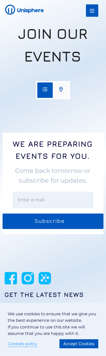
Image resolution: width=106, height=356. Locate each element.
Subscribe (50, 221)
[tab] (45, 90)
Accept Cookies (78, 343)
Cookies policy (22, 343)
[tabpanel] (53, 183)
